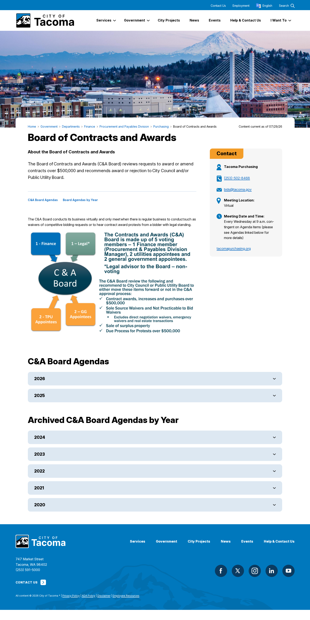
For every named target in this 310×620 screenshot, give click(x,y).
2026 (39, 378)
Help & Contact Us (279, 541)
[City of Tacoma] (45, 20)
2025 (39, 395)
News (226, 541)
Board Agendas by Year (80, 200)
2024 (39, 437)
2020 (39, 504)
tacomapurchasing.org (234, 248)
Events (247, 541)
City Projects (199, 541)
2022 (39, 471)
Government (166, 541)
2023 (39, 454)
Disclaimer (104, 595)
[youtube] (288, 571)
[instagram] (255, 571)
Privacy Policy (71, 595)
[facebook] (221, 571)
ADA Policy (88, 595)
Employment (241, 5)
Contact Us (218, 5)
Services (137, 541)
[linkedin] (272, 571)
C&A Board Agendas (43, 200)
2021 (39, 487)
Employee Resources (126, 595)
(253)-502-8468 (237, 178)
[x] (238, 571)
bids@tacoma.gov (238, 189)
